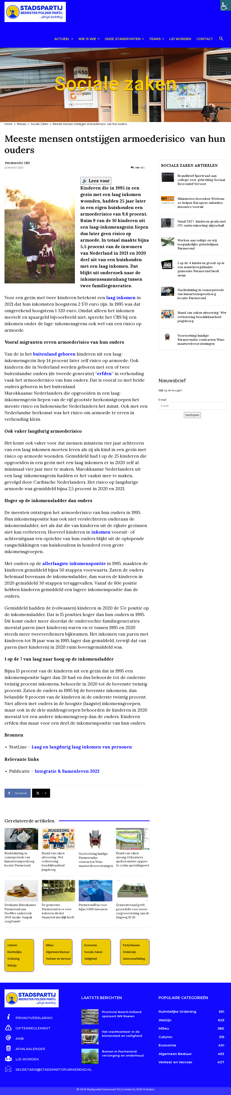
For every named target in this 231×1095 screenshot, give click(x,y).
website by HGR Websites (138, 1089)
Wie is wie (87, 39)
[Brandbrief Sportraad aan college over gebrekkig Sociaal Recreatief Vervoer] (167, 177)
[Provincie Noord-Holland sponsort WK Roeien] (89, 1016)
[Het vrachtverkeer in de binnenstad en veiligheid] (89, 1036)
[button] (221, 39)
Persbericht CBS (17, 163)
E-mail (162, 400)
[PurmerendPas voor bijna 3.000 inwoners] (95, 891)
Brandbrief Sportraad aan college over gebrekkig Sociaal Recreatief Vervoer (201, 180)
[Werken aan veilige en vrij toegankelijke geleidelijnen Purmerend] (167, 241)
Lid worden (180, 39)
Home (8, 124)
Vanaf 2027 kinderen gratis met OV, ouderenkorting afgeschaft (202, 223)
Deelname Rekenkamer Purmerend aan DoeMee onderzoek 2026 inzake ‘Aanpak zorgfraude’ (20, 913)
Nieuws (21, 124)
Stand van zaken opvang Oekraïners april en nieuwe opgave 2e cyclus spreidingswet (132, 859)
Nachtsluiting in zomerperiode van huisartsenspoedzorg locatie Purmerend (20, 859)
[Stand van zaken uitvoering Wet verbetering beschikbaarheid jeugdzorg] (58, 839)
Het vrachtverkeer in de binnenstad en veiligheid (122, 1033)
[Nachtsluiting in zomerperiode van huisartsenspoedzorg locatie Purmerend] (21, 839)
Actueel (62, 39)
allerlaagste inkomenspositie (74, 563)
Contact (204, 39)
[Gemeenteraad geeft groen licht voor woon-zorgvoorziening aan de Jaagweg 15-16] (133, 891)
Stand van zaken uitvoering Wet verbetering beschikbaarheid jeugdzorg (53, 861)
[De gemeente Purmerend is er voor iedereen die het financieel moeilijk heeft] (58, 891)
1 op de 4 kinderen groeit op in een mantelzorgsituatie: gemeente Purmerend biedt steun (201, 269)
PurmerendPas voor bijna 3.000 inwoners (93, 907)
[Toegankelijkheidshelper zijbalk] (225, 5)
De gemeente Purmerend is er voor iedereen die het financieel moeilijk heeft (58, 911)
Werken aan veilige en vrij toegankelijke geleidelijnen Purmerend (198, 244)
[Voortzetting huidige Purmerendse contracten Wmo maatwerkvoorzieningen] (96, 839)
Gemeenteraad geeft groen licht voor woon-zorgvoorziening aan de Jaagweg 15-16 (132, 911)
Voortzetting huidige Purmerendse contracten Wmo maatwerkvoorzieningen (96, 860)
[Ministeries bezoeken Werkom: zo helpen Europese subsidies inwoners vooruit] (167, 200)
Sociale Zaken (39, 124)
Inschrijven (192, 415)
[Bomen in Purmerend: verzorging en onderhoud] (89, 1056)
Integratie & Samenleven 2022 (67, 771)
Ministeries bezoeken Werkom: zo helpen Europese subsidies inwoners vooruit (201, 203)
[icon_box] (29, 1017)
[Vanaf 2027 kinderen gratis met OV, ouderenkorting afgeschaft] (167, 222)
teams (155, 39)
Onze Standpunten (123, 39)
